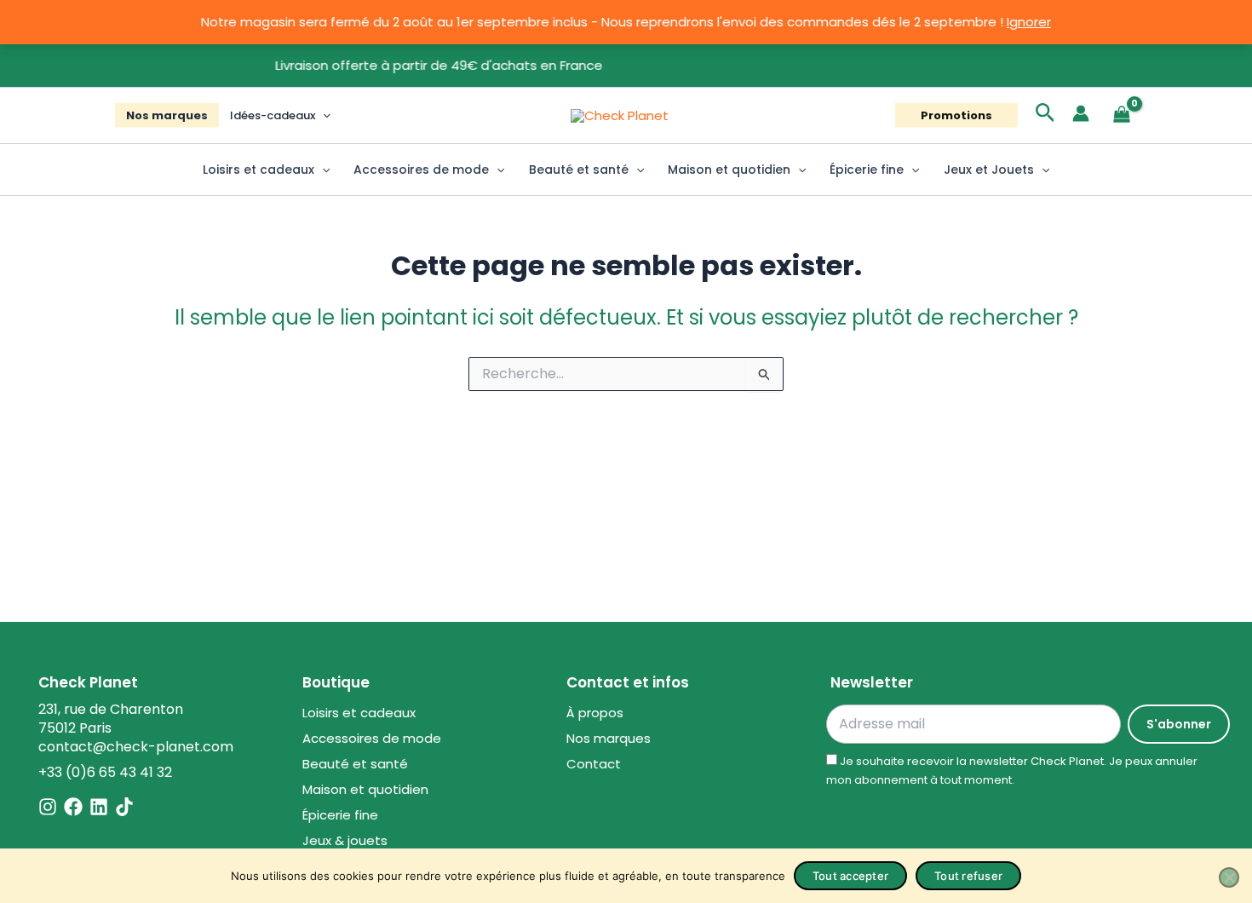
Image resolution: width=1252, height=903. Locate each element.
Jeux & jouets (345, 840)
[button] (322, 115)
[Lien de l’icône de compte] (1080, 113)
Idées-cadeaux (272, 115)
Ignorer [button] (1029, 22)
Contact (593, 764)
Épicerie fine (867, 169)
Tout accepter (850, 876)
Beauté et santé (579, 169)
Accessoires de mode (421, 169)
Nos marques (167, 115)
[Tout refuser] (1229, 877)
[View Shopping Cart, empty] (1121, 115)
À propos (594, 713)
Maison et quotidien (729, 169)
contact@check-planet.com (135, 746)
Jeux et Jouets (989, 169)
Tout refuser (968, 876)
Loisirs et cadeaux (258, 169)
